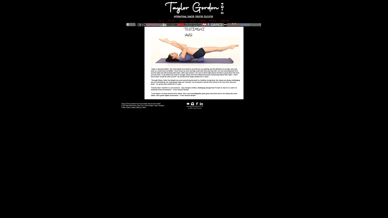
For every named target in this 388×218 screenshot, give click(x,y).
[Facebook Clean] (222, 9)
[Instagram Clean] (222, 6)
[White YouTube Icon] (222, 3)
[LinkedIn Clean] (222, 13)
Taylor (178, 8)
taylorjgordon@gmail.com (194, 106)
